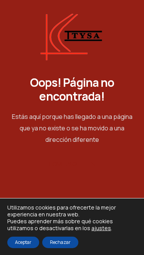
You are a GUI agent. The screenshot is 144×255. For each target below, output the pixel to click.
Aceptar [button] (23, 242)
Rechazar (60, 242)
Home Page (64, 163)
